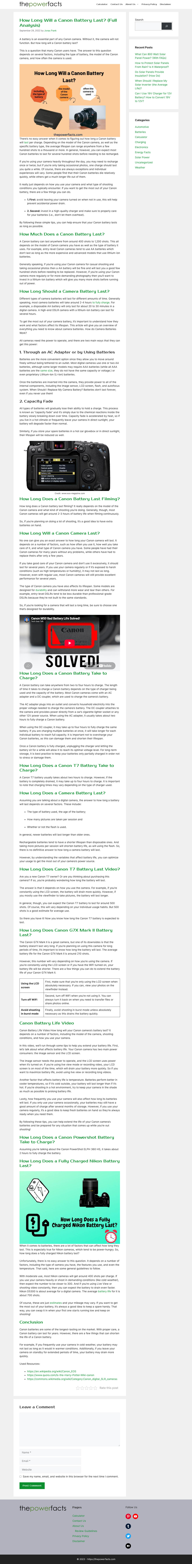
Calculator (102, 4)
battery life (104, 1291)
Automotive (142, 126)
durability (41, 590)
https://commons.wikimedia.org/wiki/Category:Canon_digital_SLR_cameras (72, 1379)
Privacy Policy (149, 4)
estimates (56, 1302)
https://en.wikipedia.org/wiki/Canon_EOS (51, 1371)
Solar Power (142, 157)
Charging (140, 142)
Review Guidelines (86, 1531)
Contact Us (117, 4)
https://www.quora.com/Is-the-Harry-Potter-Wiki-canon (60, 1375)
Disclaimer (165, 4)
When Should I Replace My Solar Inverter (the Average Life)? (151, 84)
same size (46, 370)
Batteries (140, 131)
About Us (130, 4)
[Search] (167, 26)
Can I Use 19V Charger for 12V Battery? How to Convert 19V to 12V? (153, 97)
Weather (140, 167)
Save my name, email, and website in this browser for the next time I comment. (70, 1476)
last (26, 142)
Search (139, 19)
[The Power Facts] (41, 4)
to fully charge (101, 302)
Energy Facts (143, 152)
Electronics (141, 147)
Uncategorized (144, 162)
